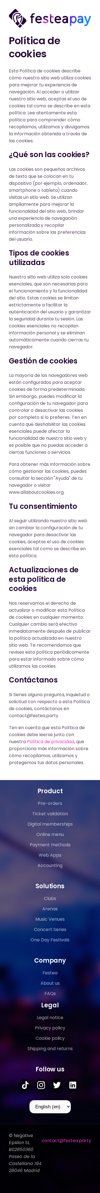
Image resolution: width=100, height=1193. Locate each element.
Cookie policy (50, 1038)
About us (50, 983)
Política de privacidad (50, 741)
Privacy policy (50, 1028)
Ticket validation (50, 814)
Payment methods (50, 845)
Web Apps (50, 855)
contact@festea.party (66, 1140)
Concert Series (50, 929)
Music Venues (50, 919)
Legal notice (50, 1017)
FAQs (50, 993)
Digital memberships (50, 824)
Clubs (50, 898)
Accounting (50, 865)
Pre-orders (50, 803)
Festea (50, 973)
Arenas (50, 909)
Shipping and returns (50, 1049)
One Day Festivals (50, 940)
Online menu (50, 834)
